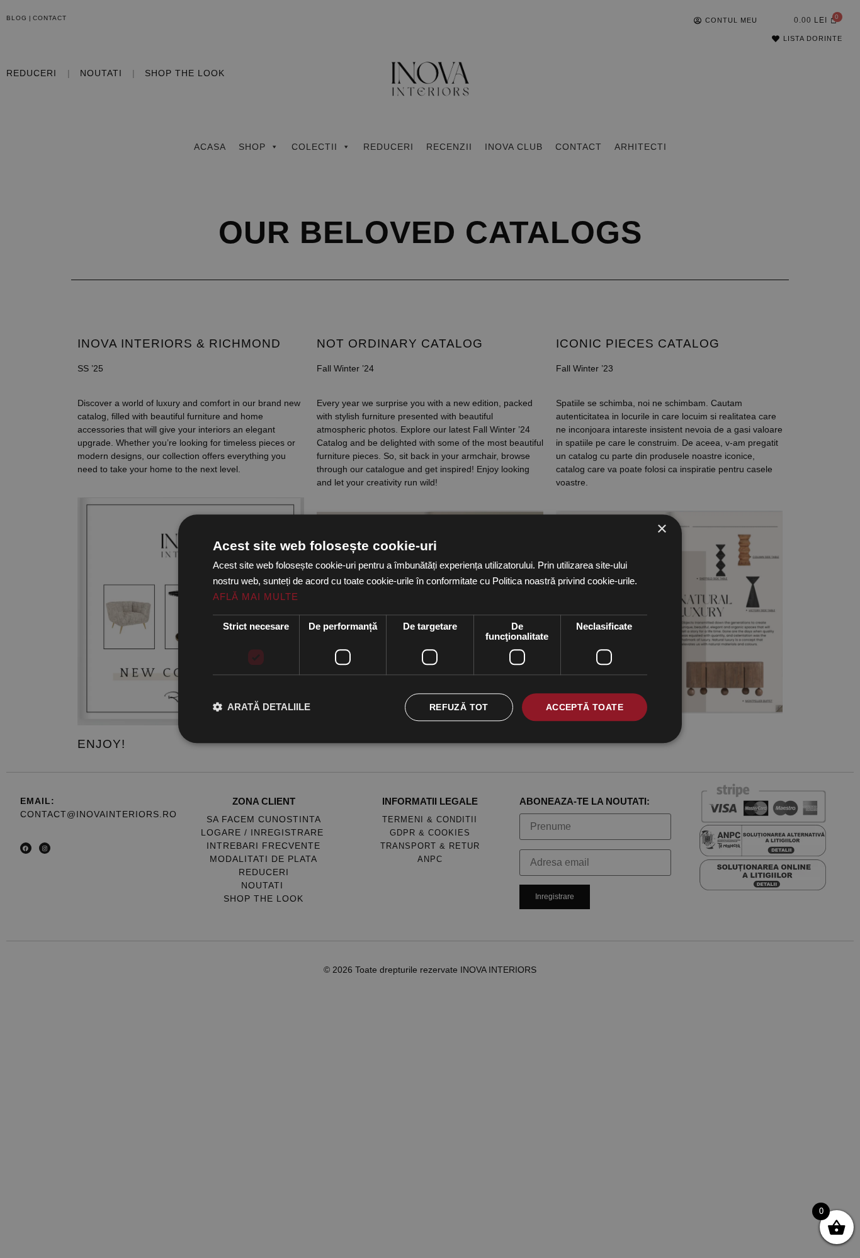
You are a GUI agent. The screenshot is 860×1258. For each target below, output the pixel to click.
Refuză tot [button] (459, 707)
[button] (261, 707)
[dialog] (430, 629)
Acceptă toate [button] (584, 707)
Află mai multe (255, 596)
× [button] (661, 529)
